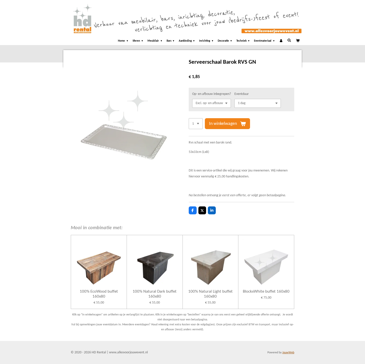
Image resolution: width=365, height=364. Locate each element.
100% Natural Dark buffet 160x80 (155, 294)
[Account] (281, 41)
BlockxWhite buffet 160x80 (266, 291)
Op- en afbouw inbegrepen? (211, 94)
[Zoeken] (289, 40)
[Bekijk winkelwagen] (297, 41)
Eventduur (241, 94)
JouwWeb (288, 352)
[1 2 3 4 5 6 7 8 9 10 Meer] (196, 123)
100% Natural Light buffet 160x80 (210, 294)
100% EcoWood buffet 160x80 (99, 294)
